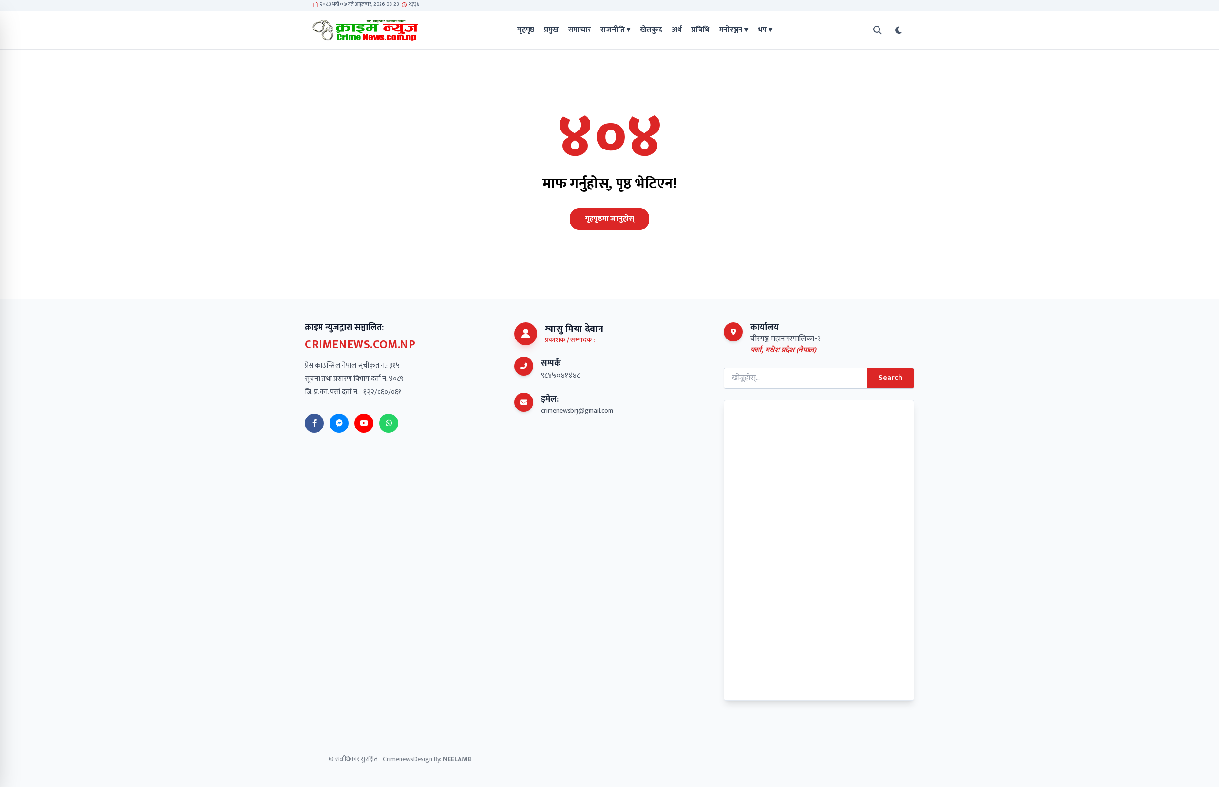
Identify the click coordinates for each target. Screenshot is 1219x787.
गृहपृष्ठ (525, 30)
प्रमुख (551, 30)
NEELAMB (457, 759)
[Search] (878, 30)
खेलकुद (651, 30)
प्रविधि (700, 30)
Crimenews (398, 759)
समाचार (579, 30)
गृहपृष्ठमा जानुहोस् (609, 218)
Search (890, 377)
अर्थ (677, 30)
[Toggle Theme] (898, 30)
